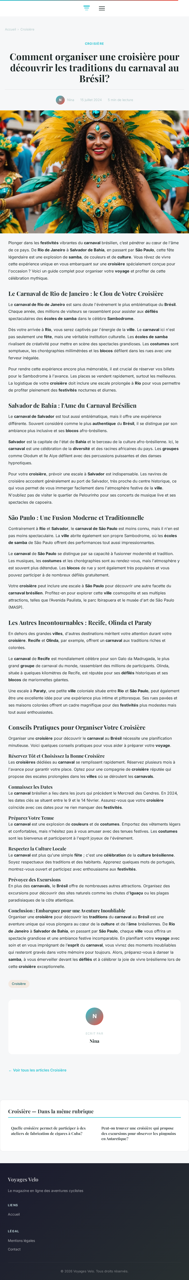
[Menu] (102, 8)
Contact (14, 1249)
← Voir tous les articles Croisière (37, 1070)
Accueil (10, 29)
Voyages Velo (23, 1179)
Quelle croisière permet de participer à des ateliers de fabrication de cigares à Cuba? (48, 1131)
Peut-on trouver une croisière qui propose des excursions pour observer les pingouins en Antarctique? (138, 1133)
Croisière (27, 29)
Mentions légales (21, 1240)
